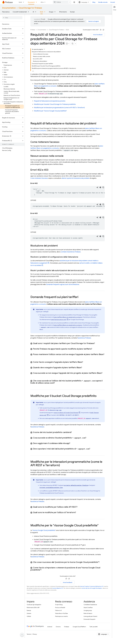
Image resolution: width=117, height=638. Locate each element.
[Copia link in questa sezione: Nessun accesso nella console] (65, 156)
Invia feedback (97, 34)
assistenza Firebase (84, 338)
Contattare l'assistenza (90, 604)
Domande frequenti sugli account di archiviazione (62, 284)
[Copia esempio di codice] (103, 187)
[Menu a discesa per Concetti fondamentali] (29, 12)
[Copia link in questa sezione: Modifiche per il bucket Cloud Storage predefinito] (98, 396)
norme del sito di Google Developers (92, 588)
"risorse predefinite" (43, 530)
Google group (88, 610)
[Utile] (100, 29)
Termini (29, 634)
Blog (94, 2)
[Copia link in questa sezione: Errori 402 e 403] (50, 170)
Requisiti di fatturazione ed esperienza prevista (49, 101)
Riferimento (63, 12)
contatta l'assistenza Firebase (71, 252)
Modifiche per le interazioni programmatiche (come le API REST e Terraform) (59, 108)
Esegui (51, 12)
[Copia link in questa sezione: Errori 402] (39, 183)
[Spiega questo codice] (97, 187)
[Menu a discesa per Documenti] (37, 2)
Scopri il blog (59, 604)
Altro (42, 2)
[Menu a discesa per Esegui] (55, 12)
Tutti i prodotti (94, 626)
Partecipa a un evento (61, 616)
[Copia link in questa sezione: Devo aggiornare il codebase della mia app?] (72, 443)
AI (33, 12)
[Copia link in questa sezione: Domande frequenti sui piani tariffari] (80, 297)
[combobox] (62, 2)
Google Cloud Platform (79, 626)
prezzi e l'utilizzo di (66, 412)
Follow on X (58, 610)
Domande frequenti (89, 619)
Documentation (9, 8)
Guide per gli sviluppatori (34, 604)
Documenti (31, 2)
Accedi (112, 2)
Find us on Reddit (60, 607)
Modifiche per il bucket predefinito (55, 104)
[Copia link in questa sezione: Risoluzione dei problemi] (59, 246)
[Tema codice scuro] (100, 187)
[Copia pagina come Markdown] (72, 43)
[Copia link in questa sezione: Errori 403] (39, 213)
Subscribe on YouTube (61, 613)
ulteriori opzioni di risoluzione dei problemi (75, 178)
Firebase (32, 29)
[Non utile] (103, 29)
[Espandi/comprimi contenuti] (44, 49)
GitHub (29, 616)
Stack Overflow (88, 607)
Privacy (35, 634)
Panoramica (5, 12)
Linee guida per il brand (90, 616)
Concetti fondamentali (20, 12)
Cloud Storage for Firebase (30, 8)
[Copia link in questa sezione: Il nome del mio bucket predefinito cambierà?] (74, 432)
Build (20, 2)
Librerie (29, 613)
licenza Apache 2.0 (57, 588)
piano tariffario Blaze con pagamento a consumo (68, 317)
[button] (11, 28)
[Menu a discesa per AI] (36, 12)
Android (49, 626)
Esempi (72, 12)
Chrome (58, 626)
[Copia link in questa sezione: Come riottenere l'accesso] (61, 142)
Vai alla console (102, 2)
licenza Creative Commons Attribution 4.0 (91, 586)
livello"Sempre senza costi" (58, 319)
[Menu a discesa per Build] (24, 2)
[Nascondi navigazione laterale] (22, 635)
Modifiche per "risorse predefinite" (50, 111)
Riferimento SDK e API (33, 607)
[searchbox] (12, 17)
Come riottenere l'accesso (39, 178)
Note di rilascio (88, 613)
